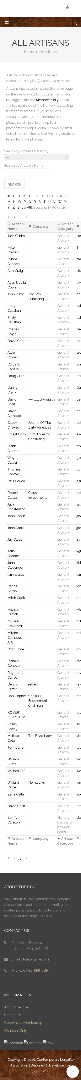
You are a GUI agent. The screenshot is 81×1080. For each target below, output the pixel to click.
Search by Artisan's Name (23, 165)
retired (33, 684)
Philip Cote (15, 649)
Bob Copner (16, 696)
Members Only (47, 100)
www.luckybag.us (41, 399)
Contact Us (12, 1015)
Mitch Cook (16, 598)
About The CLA (16, 1007)
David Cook (16, 341)
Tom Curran (16, 747)
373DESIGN (41, 1071)
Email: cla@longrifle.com (30, 959)
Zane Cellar (16, 794)
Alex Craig (15, 271)
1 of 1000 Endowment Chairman (37, 700)
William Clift (16, 771)
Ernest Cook (16, 434)
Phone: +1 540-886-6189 (30, 970)
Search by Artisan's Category (26, 151)
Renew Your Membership (23, 1023)
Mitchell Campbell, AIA (15, 637)
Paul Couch (16, 481)
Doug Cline (15, 376)
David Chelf (16, 806)
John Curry (15, 294)
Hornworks (36, 782)
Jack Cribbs (16, 236)
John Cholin (16, 516)
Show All (24, 207)
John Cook (15, 528)
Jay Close (14, 539)
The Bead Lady (40, 736)
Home (29, 52)
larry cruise (15, 575)
